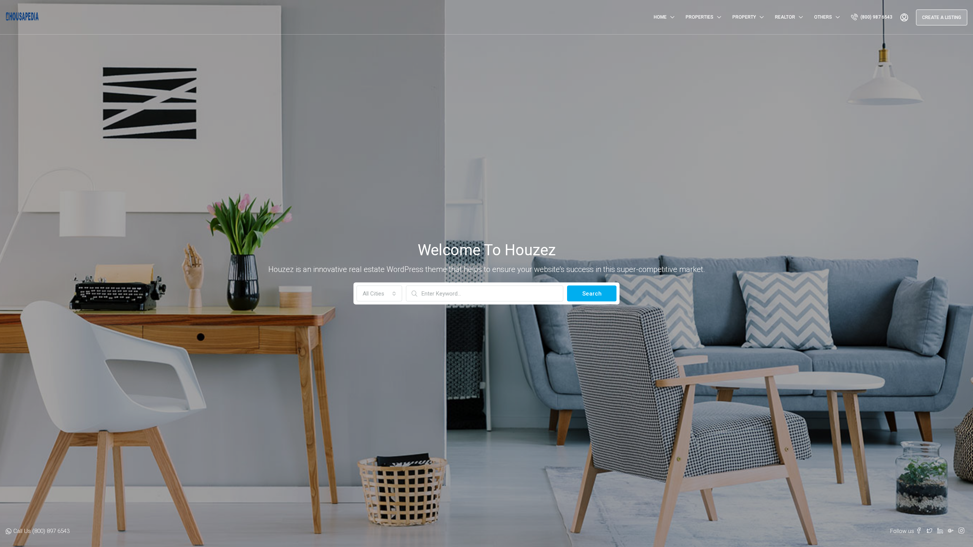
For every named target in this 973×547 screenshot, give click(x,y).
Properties (699, 17)
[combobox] (379, 294)
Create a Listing (941, 17)
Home (660, 17)
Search (592, 293)
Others (823, 17)
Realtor (785, 17)
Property (744, 17)
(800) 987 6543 (875, 17)
